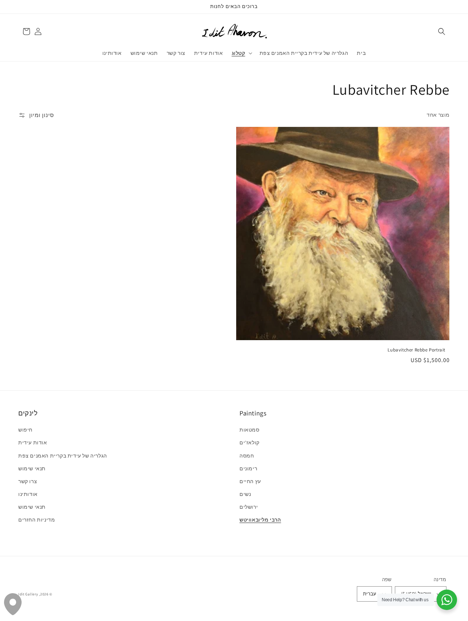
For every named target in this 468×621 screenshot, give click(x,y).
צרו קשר (27, 481)
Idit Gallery (28, 594)
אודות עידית (32, 442)
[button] (442, 31)
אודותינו (28, 494)
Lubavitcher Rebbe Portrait (416, 350)
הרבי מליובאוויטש (260, 519)
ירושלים (248, 507)
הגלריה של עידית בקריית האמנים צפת (62, 455)
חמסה (246, 455)
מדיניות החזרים (36, 519)
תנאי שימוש (32, 468)
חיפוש (25, 429)
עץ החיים (250, 481)
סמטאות (249, 429)
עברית (370, 594)
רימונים (248, 468)
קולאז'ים (249, 442)
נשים (245, 494)
